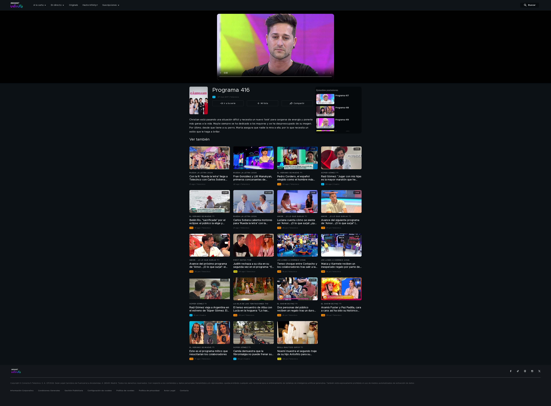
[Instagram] (532, 371)
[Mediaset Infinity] (16, 5)
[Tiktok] (518, 371)
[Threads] (525, 371)
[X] (539, 371)
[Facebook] (510, 371)
